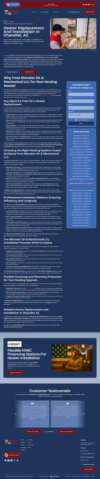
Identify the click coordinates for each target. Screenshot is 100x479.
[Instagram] (88, 4)
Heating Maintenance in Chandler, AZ (81, 201)
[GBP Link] (12, 455)
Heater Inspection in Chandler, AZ (81, 176)
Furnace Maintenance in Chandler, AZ (81, 160)
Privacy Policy (67, 476)
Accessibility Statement (85, 476)
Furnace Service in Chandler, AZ (81, 171)
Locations (23, 447)
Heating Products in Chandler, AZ (81, 204)
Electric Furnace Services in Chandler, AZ (81, 149)
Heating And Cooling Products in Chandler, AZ (81, 190)
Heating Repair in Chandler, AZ (81, 206)
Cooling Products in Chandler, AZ (81, 146)
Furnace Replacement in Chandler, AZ (81, 168)
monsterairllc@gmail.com (87, 453)
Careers (23, 450)
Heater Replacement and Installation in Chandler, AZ (82, 186)
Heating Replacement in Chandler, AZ (81, 212)
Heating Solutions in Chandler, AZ (81, 220)
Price (29, 442)
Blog (29, 447)
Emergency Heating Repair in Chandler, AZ (81, 154)
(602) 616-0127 (84, 451)
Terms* (85, 120)
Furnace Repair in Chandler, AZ (81, 162)
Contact (23, 442)
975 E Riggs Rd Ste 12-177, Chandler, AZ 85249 (87, 443)
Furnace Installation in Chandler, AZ (81, 157)
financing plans (30, 288)
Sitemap (93, 476)
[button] (35, 12)
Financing (30, 444)
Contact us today (46, 95)
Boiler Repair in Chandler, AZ (81, 138)
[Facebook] (84, 4)
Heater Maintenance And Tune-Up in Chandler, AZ (81, 179)
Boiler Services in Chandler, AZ (81, 141)
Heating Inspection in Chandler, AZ (81, 193)
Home (5, 21)
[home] (14, 12)
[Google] (93, 4)
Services (12, 21)
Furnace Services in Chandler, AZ (81, 173)
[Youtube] (86, 4)
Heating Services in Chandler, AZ (81, 217)
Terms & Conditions (76, 476)
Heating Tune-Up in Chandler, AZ (81, 223)
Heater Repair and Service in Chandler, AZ (81, 183)
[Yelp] (91, 4)
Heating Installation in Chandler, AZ (81, 195)
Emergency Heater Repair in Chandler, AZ (81, 152)
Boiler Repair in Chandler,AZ (81, 135)
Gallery (22, 444)
